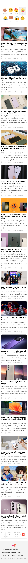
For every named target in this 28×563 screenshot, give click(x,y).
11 (15, 534)
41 (17, 537)
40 (15, 537)
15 (4, 537)
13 (20, 534)
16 (7, 537)
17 (9, 537)
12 (17, 534)
